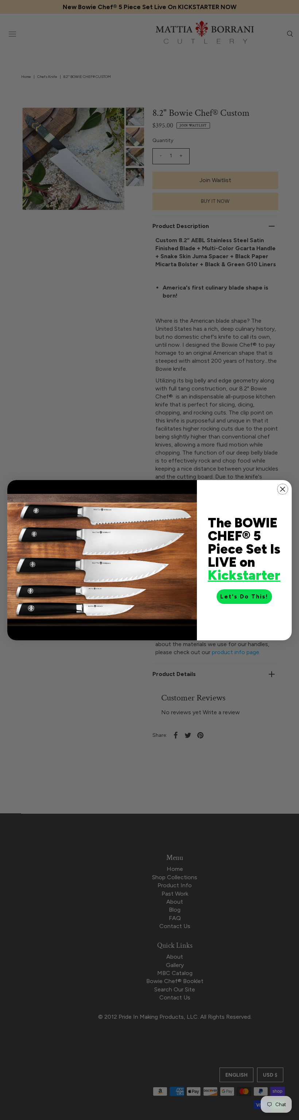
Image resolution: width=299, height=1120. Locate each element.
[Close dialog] (282, 489)
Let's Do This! (244, 596)
